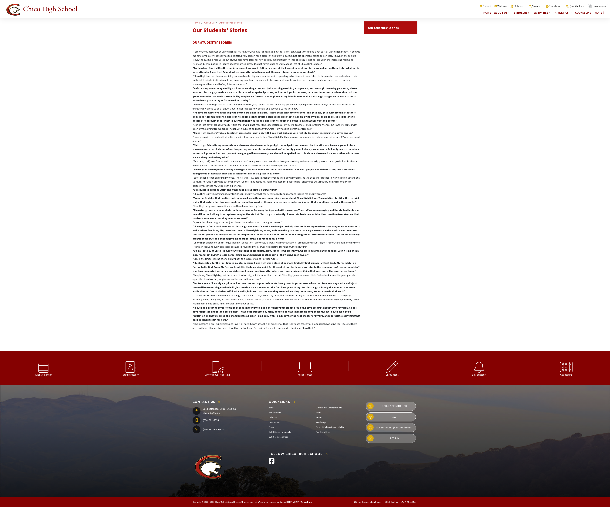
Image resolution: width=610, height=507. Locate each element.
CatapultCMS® (285, 502)
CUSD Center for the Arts (280, 432)
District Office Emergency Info (329, 407)
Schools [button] (518, 6)
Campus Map (274, 422)
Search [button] (536, 6)
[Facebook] (271, 462)
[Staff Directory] (130, 366)
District (487, 6)
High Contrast (392, 502)
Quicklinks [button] (576, 6)
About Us (500, 12)
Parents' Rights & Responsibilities (330, 427)
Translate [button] (554, 6)
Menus (319, 417)
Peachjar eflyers (323, 432)
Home (487, 12)
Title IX (394, 438)
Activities (541, 12)
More (598, 12)
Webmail (502, 6)
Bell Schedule (275, 412)
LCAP (394, 416)
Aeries (271, 407)
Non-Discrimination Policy (369, 502)
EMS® (296, 502)
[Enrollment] (392, 366)
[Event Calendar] (43, 366)
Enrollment (522, 12)
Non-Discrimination (394, 406)
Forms (318, 412)
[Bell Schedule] (479, 366)
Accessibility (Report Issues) (394, 427)
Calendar (273, 417)
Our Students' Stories (230, 22)
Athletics (562, 12)
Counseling (583, 12)
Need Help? (321, 422)
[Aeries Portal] (305, 366)
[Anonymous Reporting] (217, 366)
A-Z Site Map (410, 502)
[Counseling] (566, 366)
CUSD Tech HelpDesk (278, 437)
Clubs (271, 427)
